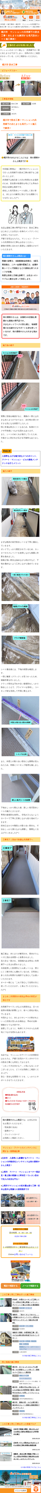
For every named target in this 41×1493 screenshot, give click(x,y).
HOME (2, 24)
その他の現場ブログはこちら (30, 1467)
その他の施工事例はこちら (31, 1356)
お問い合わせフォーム (23, 1254)
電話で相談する (11, 1286)
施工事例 (10, 24)
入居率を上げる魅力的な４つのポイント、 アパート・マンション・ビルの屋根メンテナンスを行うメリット (20, 459)
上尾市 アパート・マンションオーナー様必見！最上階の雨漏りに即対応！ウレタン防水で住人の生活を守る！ (20, 1175)
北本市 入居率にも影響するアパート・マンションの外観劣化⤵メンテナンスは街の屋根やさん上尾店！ (20, 1161)
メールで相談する (30, 1286)
